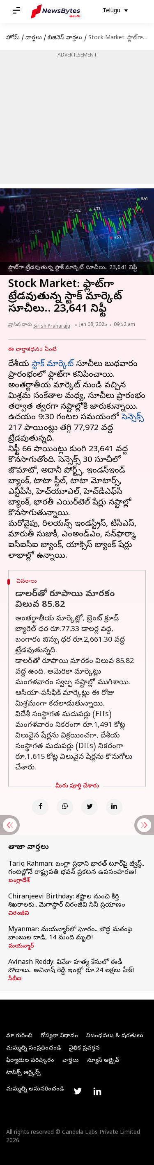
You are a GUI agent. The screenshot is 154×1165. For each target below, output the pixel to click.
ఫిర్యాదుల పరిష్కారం (30, 1061)
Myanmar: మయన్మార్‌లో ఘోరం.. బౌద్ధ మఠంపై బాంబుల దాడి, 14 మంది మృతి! (70, 934)
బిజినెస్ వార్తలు (65, 38)
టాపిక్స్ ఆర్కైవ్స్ (23, 1073)
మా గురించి (19, 1036)
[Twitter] (89, 807)
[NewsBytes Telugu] (55, 11)
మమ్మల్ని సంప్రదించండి (33, 1048)
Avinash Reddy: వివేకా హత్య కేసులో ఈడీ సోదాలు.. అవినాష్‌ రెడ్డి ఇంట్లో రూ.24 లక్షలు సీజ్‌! (71, 967)
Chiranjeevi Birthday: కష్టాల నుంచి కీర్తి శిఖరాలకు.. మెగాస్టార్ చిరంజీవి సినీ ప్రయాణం (66, 901)
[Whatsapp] (65, 807)
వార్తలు (33, 38)
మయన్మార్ (21, 946)
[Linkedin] (114, 807)
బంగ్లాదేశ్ (19, 881)
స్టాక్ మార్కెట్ (53, 364)
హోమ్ (13, 38)
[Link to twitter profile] (77, 1091)
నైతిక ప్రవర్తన (84, 1048)
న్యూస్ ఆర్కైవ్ (103, 1061)
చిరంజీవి (18, 914)
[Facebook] (40, 807)
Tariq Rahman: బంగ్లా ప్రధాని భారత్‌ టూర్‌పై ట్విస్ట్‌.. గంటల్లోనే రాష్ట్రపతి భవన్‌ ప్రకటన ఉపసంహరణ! (76, 868)
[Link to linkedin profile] (97, 1091)
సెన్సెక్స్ (133, 417)
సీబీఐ (14, 979)
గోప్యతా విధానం (59, 1036)
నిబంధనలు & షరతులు (114, 1036)
